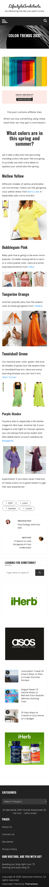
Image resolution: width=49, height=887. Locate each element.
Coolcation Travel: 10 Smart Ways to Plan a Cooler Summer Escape (32, 676)
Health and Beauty (24, 95)
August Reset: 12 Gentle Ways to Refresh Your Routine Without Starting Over (32, 695)
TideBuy (38, 306)
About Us (7, 827)
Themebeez (31, 884)
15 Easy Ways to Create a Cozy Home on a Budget (32, 715)
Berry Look (33, 191)
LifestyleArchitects (25, 6)
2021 (10, 503)
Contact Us (8, 834)
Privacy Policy (9, 849)
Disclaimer (8, 841)
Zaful (31, 266)
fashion (12, 508)
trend (28, 508)
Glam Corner (9, 377)
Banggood (7, 440)
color (25, 503)
